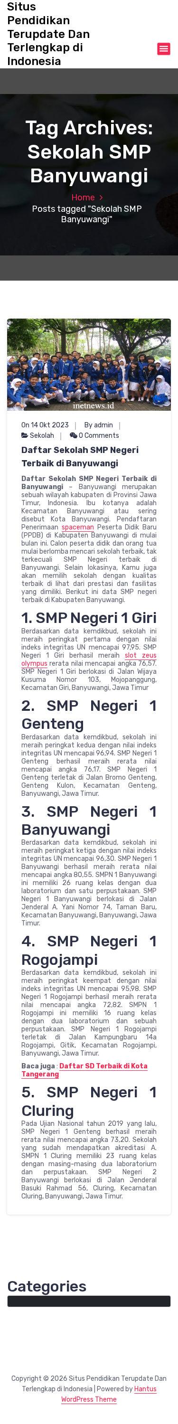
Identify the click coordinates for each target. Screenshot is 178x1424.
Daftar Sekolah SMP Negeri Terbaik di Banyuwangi (80, 457)
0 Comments (98, 436)
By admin (98, 425)
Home (83, 197)
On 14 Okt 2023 (45, 425)
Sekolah (42, 436)
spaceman (78, 527)
